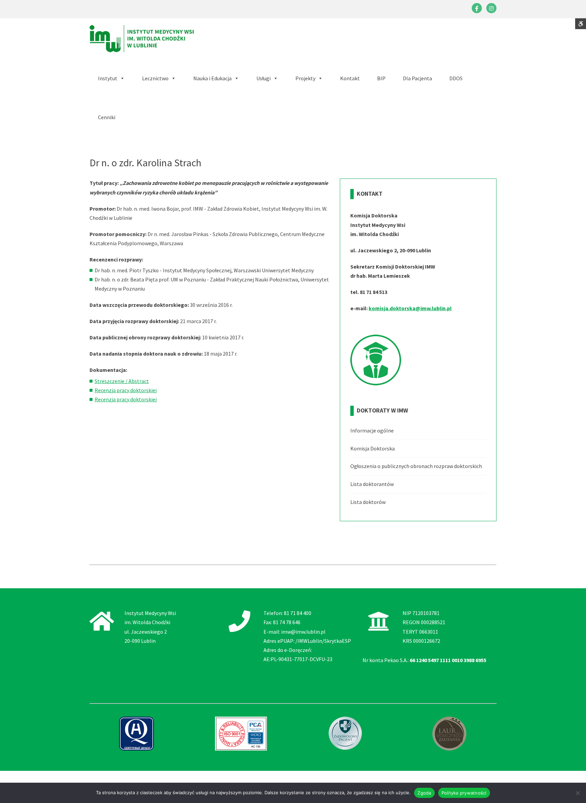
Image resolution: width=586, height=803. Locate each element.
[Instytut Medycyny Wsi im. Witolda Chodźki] (142, 38)
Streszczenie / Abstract (122, 381)
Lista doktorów (368, 502)
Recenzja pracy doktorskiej (126, 390)
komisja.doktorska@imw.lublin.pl (410, 308)
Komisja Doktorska (372, 448)
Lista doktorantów (372, 484)
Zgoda (424, 793)
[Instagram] (491, 8)
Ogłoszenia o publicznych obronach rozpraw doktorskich (416, 466)
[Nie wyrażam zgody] (577, 792)
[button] (216, 78)
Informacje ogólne (372, 431)
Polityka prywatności (464, 793)
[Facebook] (477, 8)
